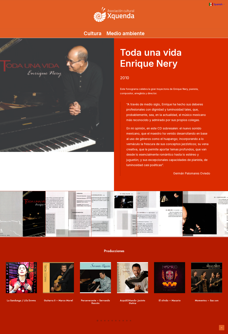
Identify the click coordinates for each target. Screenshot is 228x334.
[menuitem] (94, 33)
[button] (21, 277)
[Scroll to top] (221, 327)
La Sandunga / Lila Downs (21, 300)
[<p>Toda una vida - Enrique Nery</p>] (68, 214)
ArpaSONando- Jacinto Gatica (132, 302)
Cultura (92, 33)
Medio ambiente (125, 33)
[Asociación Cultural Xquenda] (114, 14)
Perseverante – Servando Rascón (95, 302)
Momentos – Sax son (206, 300)
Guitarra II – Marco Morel (58, 300)
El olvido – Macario (170, 300)
